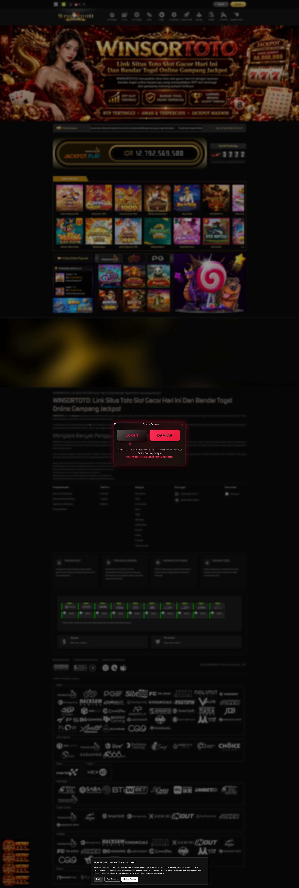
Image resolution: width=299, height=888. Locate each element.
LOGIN (132, 435)
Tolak (98, 879)
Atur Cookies (112, 879)
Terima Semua (130, 879)
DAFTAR (165, 435)
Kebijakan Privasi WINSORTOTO (129, 873)
